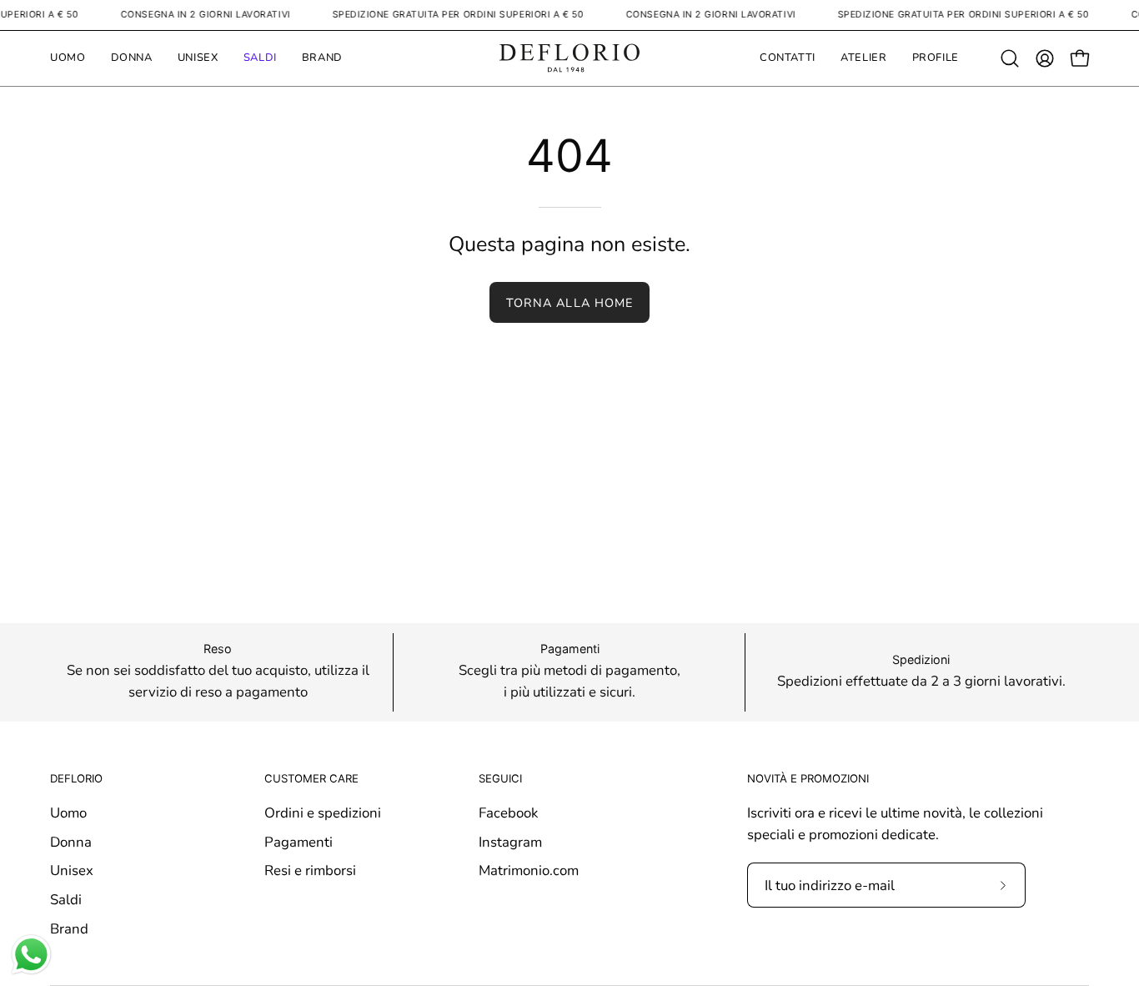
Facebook (508, 813)
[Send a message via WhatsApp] (31, 955)
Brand (69, 928)
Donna (71, 841)
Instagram (510, 841)
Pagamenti (298, 841)
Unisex (71, 870)
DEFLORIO (76, 778)
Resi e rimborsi (310, 870)
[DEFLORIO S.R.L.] (569, 58)
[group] (569, 672)
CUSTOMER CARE (311, 778)
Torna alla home (569, 302)
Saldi (66, 899)
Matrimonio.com (529, 870)
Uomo (68, 813)
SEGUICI (500, 778)
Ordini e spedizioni (322, 813)
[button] (1009, 58)
